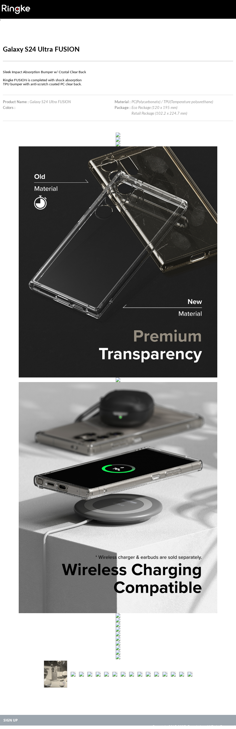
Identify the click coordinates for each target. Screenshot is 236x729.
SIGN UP (10, 720)
